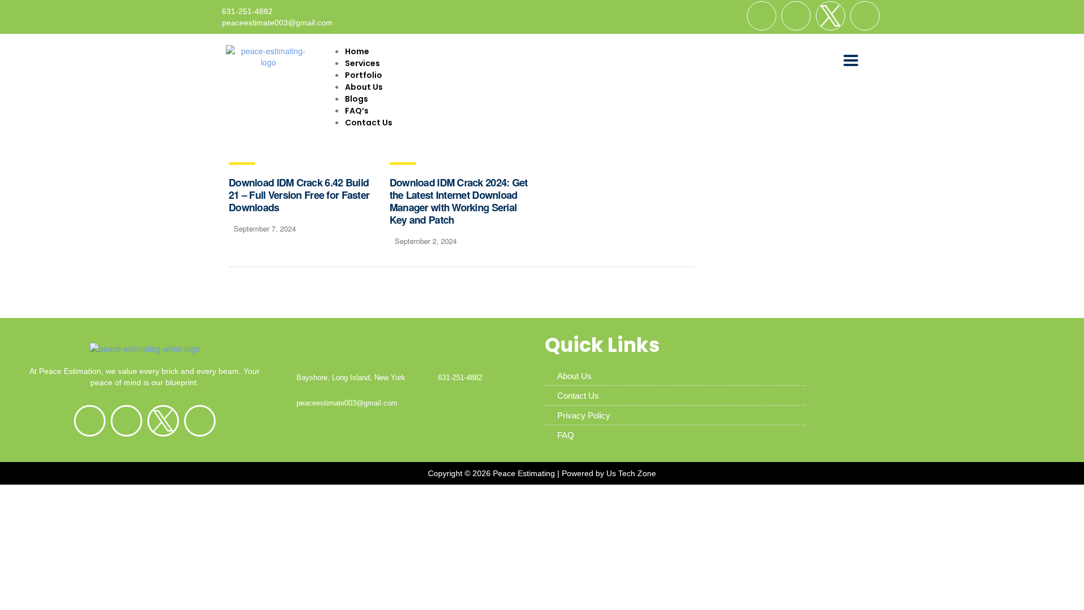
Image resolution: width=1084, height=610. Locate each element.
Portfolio (363, 75)
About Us (364, 87)
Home (357, 51)
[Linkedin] (796, 15)
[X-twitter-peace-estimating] (830, 15)
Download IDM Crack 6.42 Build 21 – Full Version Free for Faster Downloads (299, 195)
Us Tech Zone (631, 473)
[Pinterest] (865, 15)
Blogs (356, 98)
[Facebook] (761, 15)
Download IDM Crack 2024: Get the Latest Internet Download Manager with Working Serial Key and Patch (459, 201)
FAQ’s (357, 110)
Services (362, 63)
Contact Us (368, 122)
